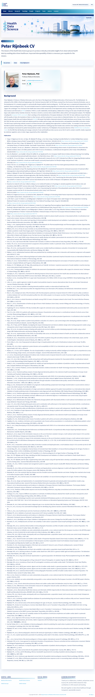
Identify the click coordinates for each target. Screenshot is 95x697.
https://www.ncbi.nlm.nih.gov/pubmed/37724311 (22, 182)
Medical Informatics (6, 680)
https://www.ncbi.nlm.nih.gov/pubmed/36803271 (28, 162)
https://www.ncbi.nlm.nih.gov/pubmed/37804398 (74, 207)
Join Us (50, 11)
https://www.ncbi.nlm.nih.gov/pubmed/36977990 (71, 175)
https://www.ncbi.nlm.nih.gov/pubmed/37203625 (74, 141)
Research (17, 11)
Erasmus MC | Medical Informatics (80, 4)
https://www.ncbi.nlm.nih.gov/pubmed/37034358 (29, 152)
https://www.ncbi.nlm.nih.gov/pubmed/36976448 (22, 203)
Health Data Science (24, 680)
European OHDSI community (20, 115)
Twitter (40, 680)
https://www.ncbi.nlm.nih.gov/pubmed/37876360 (68, 186)
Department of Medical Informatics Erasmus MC (53, 694)
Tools (43, 11)
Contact (56, 11)
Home (4, 11)
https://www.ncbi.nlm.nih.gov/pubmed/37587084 (43, 167)
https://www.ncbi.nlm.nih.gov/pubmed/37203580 (46, 197)
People (31, 11)
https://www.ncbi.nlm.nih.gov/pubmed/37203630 (68, 145)
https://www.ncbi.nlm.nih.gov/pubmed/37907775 (23, 214)
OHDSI (23, 111)
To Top (91, 694)
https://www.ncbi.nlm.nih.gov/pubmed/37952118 (67, 156)
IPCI (92, 4)
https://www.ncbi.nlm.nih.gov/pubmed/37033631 (30, 192)
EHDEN (35, 119)
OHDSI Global (22, 683)
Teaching (24, 11)
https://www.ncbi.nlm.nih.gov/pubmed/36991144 (65, 171)
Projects (37, 11)
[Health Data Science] (4, 4)
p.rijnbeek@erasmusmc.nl (34, 80)
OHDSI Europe (4, 683)
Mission (10, 11)
